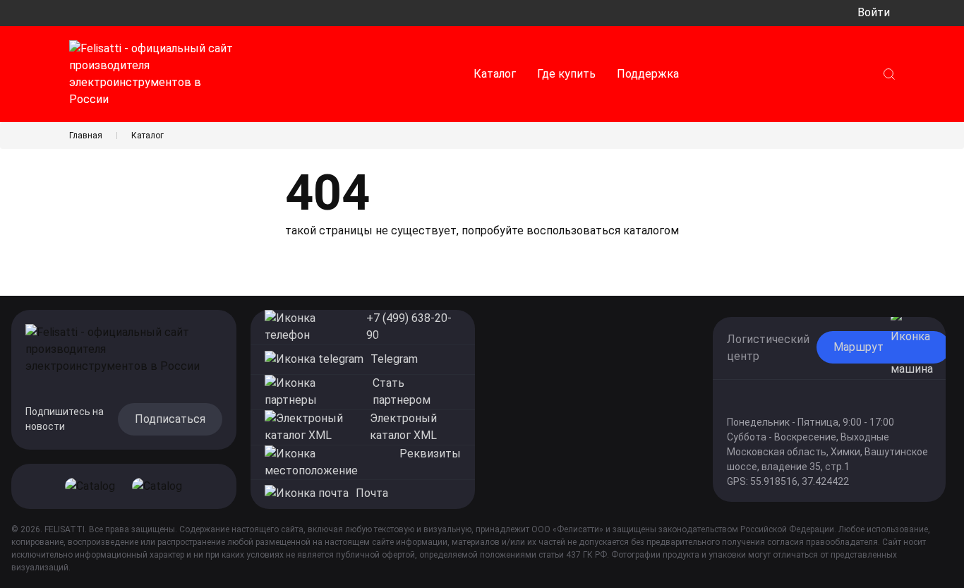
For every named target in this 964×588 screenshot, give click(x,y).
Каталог (495, 73)
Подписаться (170, 419)
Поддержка (648, 73)
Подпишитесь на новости (64, 419)
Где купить (566, 73)
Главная (85, 135)
